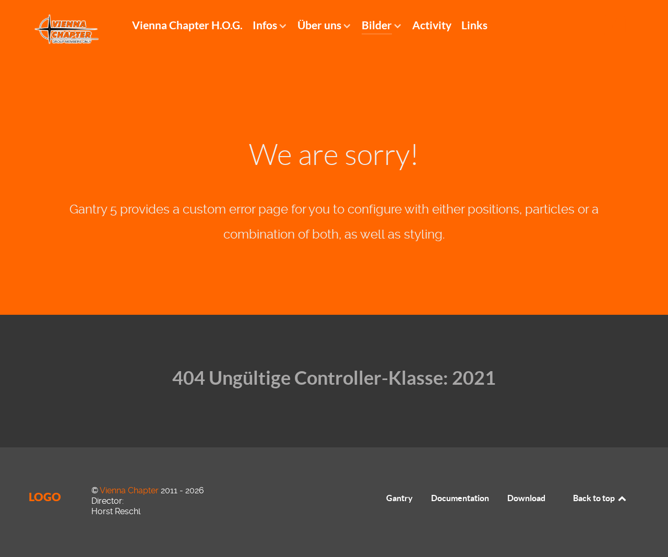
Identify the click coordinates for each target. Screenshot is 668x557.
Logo (45, 496)
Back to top (594, 498)
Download (526, 498)
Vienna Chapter (130, 490)
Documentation (460, 498)
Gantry (399, 498)
